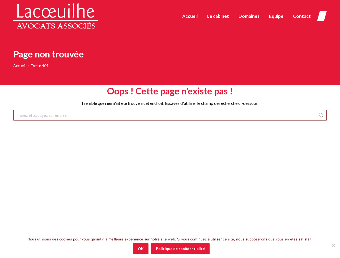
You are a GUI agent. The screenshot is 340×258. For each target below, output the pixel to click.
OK (141, 248)
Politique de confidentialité (180, 248)
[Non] (333, 245)
